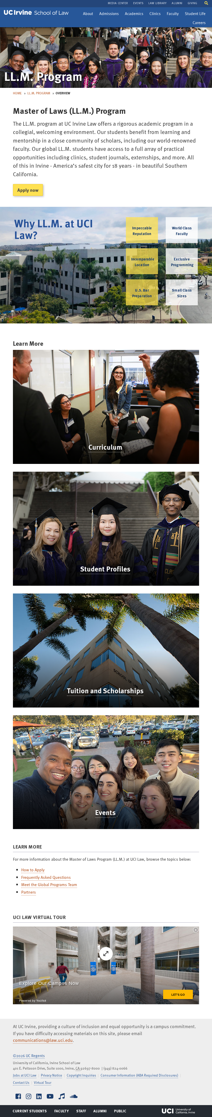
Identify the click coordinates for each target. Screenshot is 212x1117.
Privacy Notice (51, 1075)
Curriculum (105, 447)
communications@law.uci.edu (43, 1040)
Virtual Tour (42, 1082)
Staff (82, 1112)
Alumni (100, 1112)
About (89, 14)
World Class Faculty (182, 230)
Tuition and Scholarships (105, 690)
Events (105, 812)
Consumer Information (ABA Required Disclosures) (139, 1075)
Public (120, 1112)
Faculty (173, 14)
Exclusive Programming (182, 261)
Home (17, 93)
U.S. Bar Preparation (142, 293)
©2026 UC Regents (29, 1055)
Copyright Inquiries (81, 1075)
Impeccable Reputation (142, 230)
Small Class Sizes (182, 293)
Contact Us (21, 1082)
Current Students (29, 1112)
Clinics (156, 14)
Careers (200, 23)
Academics (134, 14)
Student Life (195, 14)
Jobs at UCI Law (24, 1075)
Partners (28, 892)
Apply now (28, 189)
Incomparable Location (142, 261)
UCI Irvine (178, 1111)
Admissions (109, 14)
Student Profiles (105, 568)
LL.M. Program (38, 93)
